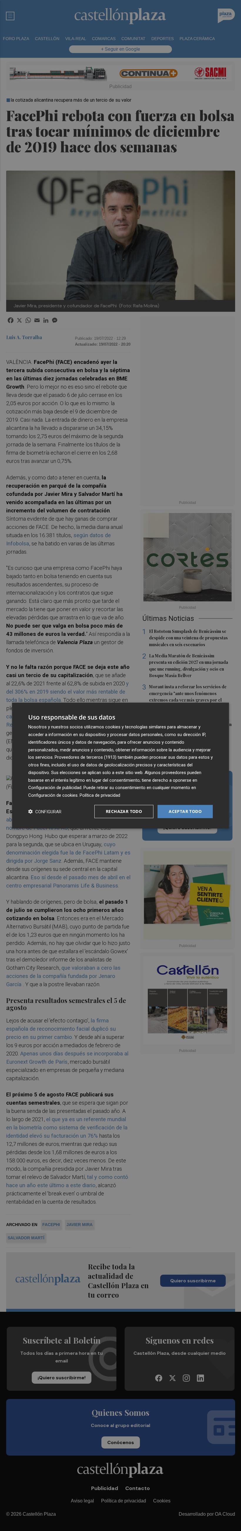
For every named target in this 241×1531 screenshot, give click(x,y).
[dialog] (120, 766)
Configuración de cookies (53, 795)
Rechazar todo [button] (124, 811)
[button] (44, 811)
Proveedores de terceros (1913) (85, 757)
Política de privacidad (100, 795)
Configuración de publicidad (54, 787)
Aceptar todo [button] (185, 811)
